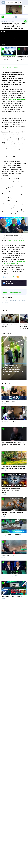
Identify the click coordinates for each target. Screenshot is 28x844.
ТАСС (13, 63)
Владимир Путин (6, 67)
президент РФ (5, 69)
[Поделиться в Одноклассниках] (10, 277)
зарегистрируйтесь (15, 292)
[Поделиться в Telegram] (2, 277)
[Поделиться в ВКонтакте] (6, 277)
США (16, 69)
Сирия (12, 69)
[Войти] (22, 16)
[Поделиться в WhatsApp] (14, 277)
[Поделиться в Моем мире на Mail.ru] (17, 277)
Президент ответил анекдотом (15, 240)
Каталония (15, 67)
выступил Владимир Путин (16, 100)
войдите (5, 292)
